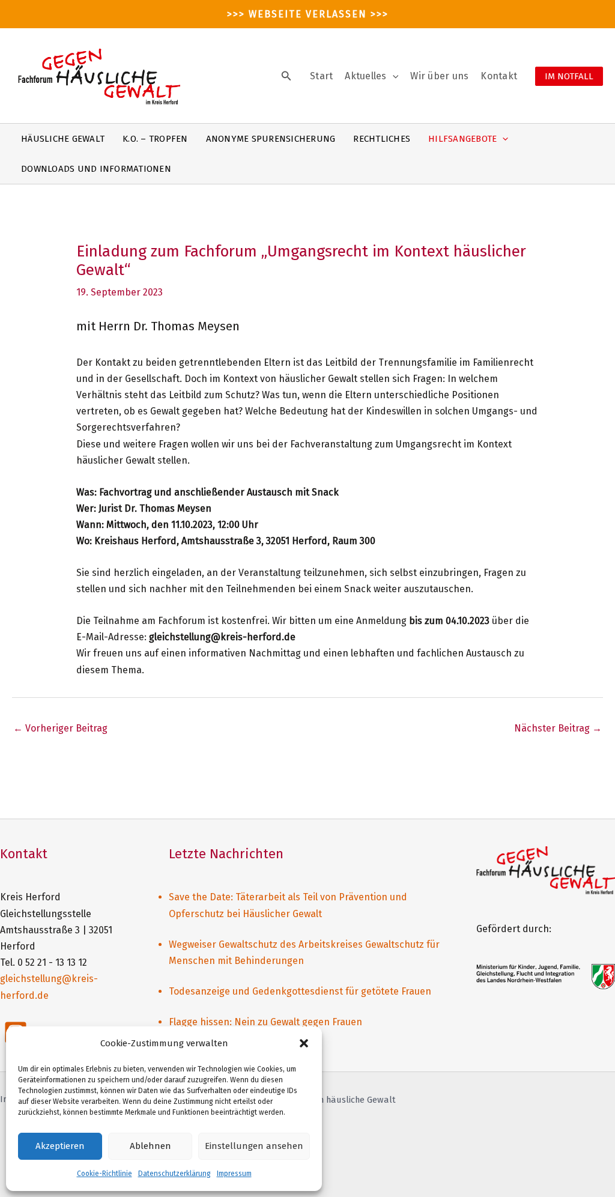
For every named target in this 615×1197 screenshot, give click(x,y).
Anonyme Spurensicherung (271, 138)
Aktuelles (365, 76)
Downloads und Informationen (96, 168)
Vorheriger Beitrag (60, 728)
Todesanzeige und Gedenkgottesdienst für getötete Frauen (300, 991)
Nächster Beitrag (558, 728)
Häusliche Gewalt (63, 138)
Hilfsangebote (462, 138)
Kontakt (498, 76)
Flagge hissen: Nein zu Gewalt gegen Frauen (265, 1022)
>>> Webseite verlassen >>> (308, 14)
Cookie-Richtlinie (104, 1173)
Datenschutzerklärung (174, 1173)
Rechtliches (381, 138)
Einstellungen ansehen (254, 1146)
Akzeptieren (60, 1146)
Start (321, 76)
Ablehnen (150, 1146)
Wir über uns (439, 76)
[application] (393, 76)
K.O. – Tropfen (155, 138)
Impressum (234, 1173)
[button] (304, 1043)
